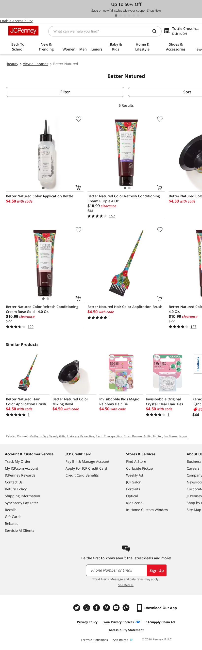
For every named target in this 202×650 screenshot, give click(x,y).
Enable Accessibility (16, 20)
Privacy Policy (87, 622)
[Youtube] (117, 607)
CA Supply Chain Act (160, 622)
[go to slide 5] (134, 15)
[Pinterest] (107, 607)
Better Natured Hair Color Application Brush (124, 306)
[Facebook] (97, 607)
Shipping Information (22, 496)
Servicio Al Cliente (19, 530)
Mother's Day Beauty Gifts (48, 436)
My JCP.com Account (21, 468)
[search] (156, 31)
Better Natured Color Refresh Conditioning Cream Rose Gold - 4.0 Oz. (42, 309)
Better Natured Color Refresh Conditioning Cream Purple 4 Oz (123, 198)
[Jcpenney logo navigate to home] (23, 30)
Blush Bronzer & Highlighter (143, 436)
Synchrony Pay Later (21, 502)
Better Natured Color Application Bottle (39, 196)
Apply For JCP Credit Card (86, 468)
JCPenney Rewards (20, 475)
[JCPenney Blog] (127, 607)
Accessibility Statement (126, 630)
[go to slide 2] (120, 15)
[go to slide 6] (138, 15)
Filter (65, 92)
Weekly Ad (134, 475)
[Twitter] (77, 607)
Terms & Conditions (94, 640)
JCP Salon (133, 482)
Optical (132, 496)
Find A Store (136, 461)
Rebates (11, 523)
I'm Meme (171, 436)
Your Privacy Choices (118, 622)
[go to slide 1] (116, 15)
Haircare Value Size (80, 436)
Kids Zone (134, 502)
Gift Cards (13, 516)
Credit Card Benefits (82, 475)
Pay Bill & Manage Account (87, 461)
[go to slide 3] (125, 15)
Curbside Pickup (139, 468)
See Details (126, 585)
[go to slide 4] (129, 15)
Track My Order (18, 461)
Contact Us (14, 482)
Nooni (183, 436)
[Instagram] (87, 607)
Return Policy (16, 489)
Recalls (11, 509)
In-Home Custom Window (147, 509)
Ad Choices (120, 640)
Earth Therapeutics (109, 436)
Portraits (133, 489)
